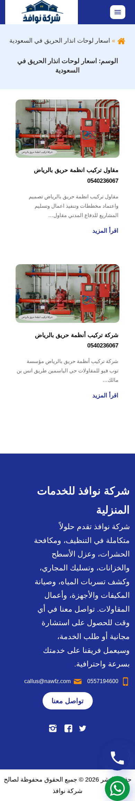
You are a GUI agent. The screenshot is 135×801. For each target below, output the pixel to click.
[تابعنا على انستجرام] (52, 728)
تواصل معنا (68, 701)
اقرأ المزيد (105, 230)
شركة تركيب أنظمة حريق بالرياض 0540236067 (76, 340)
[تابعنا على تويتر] (82, 728)
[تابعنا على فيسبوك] (68, 728)
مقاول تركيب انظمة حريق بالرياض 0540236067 (76, 175)
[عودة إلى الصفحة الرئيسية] (121, 40)
